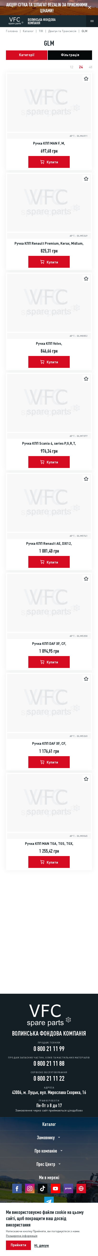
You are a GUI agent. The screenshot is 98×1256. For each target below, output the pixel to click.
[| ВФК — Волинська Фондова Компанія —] (16, 20)
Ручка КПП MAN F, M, (49, 143)
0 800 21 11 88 (49, 1062)
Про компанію (45, 1150)
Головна (12, 31)
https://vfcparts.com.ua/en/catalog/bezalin (49, 7)
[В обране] (86, 78)
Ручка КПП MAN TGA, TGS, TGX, (49, 843)
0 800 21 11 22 (49, 1077)
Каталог (28, 31)
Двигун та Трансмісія (62, 31)
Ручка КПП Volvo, (49, 343)
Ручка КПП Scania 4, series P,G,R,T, (49, 443)
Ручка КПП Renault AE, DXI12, (49, 543)
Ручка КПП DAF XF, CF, (49, 643)
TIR (41, 31)
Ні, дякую (41, 1245)
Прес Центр (45, 1164)
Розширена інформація (21, 1235)
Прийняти (18, 1244)
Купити (52, 161)
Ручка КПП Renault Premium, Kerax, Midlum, (49, 243)
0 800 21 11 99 (49, 1048)
